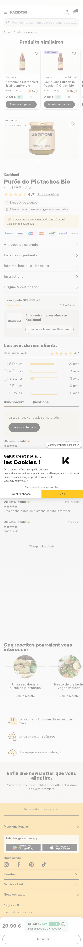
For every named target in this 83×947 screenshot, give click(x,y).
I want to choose (21, 493)
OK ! (62, 493)
